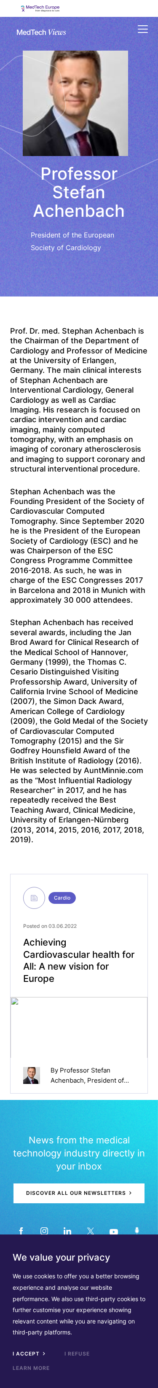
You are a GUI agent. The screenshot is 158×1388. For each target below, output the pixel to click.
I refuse (77, 1353)
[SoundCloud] (137, 1231)
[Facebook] (21, 1231)
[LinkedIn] (67, 1231)
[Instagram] (44, 1231)
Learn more (31, 1368)
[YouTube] (113, 1231)
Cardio (62, 898)
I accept (27, 1353)
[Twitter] (90, 1231)
